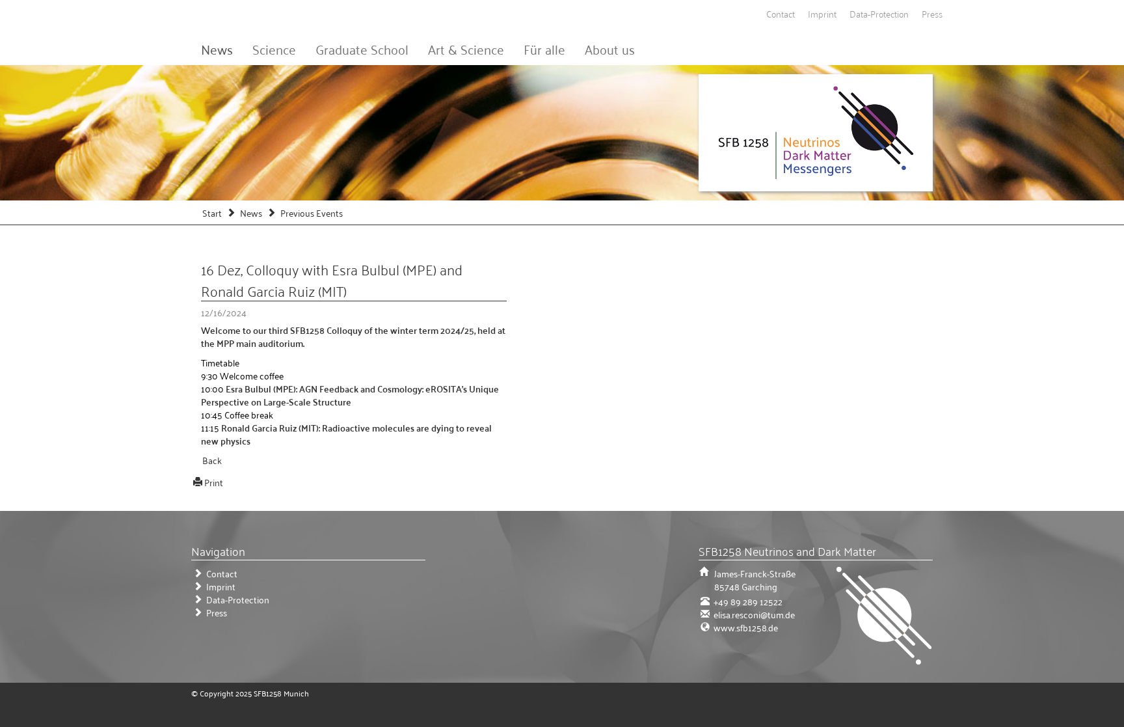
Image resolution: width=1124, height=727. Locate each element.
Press (932, 13)
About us (610, 49)
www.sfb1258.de (745, 627)
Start (212, 212)
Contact (780, 13)
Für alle (544, 49)
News (217, 49)
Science (274, 49)
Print (213, 482)
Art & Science (466, 49)
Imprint (822, 13)
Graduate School (361, 49)
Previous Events (311, 212)
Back (212, 460)
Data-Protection (879, 13)
